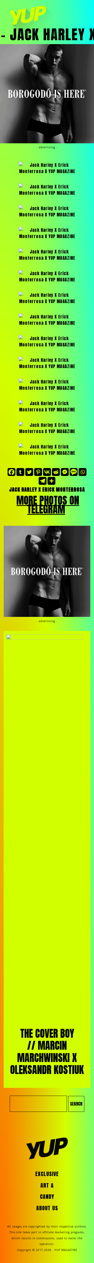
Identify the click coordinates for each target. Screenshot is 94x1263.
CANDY (47, 1196)
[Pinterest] (38, 472)
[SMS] (74, 472)
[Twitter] (29, 472)
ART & (47, 1185)
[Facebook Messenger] (65, 472)
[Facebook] (11, 472)
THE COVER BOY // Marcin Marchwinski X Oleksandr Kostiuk (47, 1051)
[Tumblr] (20, 472)
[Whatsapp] (82, 472)
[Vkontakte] (47, 472)
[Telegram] (42, 481)
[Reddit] (56, 472)
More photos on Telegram (47, 505)
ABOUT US (47, 1208)
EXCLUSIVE (47, 1174)
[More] (51, 481)
